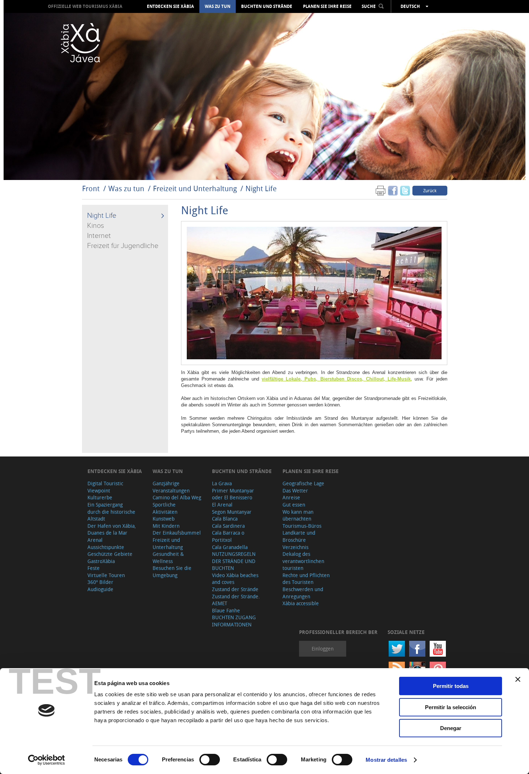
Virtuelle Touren (106, 575)
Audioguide (100, 589)
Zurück (430, 190)
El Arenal (222, 504)
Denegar (450, 728)
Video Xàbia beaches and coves (235, 579)
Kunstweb (164, 518)
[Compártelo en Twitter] (405, 190)
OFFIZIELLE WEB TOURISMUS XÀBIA (85, 6)
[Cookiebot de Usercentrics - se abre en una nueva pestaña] (46, 760)
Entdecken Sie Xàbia (170, 6)
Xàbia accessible (300, 603)
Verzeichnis (295, 547)
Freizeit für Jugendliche (122, 246)
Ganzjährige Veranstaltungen (171, 487)
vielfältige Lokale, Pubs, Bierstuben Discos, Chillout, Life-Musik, (337, 379)
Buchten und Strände (266, 6)
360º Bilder (100, 582)
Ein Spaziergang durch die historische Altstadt (111, 511)
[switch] (209, 759)
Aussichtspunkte (105, 547)
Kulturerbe (99, 497)
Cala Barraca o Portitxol (228, 536)
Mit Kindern (166, 525)
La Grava (222, 483)
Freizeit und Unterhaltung (195, 188)
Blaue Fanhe (226, 610)
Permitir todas (451, 686)
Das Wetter (295, 490)
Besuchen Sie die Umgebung (172, 571)
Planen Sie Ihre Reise (327, 6)
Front (91, 188)
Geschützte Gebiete (109, 553)
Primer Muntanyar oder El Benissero (233, 494)
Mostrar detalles (386, 760)
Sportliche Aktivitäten (165, 508)
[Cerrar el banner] (517, 679)
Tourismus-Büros (301, 525)
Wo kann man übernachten (297, 515)
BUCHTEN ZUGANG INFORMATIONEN (234, 621)
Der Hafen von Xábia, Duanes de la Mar (111, 529)
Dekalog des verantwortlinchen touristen (303, 560)
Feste (93, 567)
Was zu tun (217, 6)
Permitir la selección (450, 707)
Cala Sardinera (228, 525)
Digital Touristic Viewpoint (105, 487)
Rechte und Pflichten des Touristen (306, 579)
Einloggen (323, 648)
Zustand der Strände (235, 589)
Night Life (261, 188)
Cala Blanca (225, 518)
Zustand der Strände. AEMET (236, 600)
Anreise (291, 497)
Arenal (95, 539)
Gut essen (293, 504)
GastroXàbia (101, 561)
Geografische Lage (303, 483)
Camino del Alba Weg (177, 497)
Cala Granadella (230, 547)
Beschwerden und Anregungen (302, 593)
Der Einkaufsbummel (177, 532)
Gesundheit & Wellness (168, 557)
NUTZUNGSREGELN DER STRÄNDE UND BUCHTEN (234, 560)
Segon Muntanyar (232, 511)
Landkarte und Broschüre (298, 536)
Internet (99, 235)
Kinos (95, 225)
